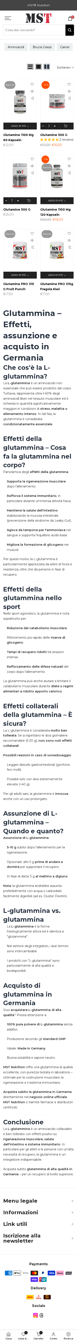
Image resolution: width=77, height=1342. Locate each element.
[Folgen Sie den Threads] (41, 1315)
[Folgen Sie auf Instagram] (35, 1315)
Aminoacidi (16, 47)
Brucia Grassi (42, 47)
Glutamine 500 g (16, 209)
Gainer (65, 47)
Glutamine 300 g (53, 135)
